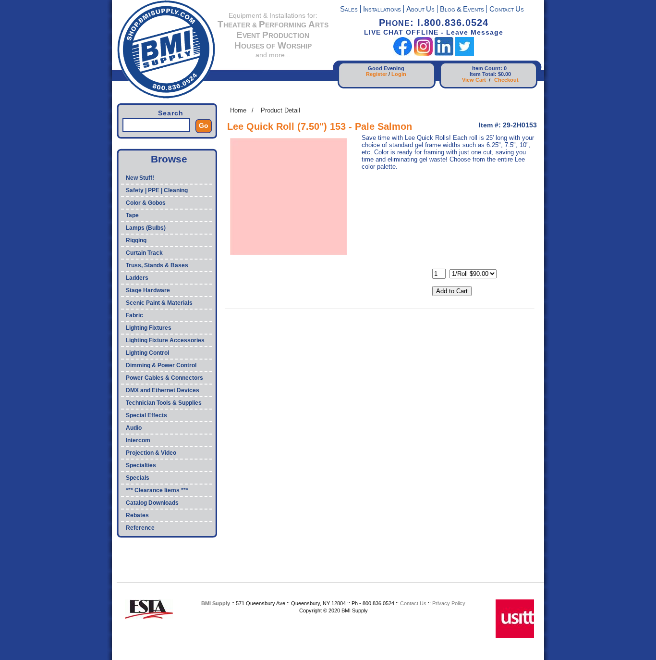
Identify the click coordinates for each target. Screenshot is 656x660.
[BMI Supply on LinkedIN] (444, 53)
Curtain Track (144, 252)
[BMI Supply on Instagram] (423, 53)
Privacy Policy (448, 603)
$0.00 (504, 74)
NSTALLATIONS (382, 9)
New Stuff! (140, 177)
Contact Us (413, 603)
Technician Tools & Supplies (164, 402)
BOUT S (420, 9)
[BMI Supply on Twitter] (464, 53)
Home (238, 110)
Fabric (134, 315)
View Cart (474, 80)
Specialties (141, 465)
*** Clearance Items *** (157, 490)
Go (203, 125)
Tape (132, 215)
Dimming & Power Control (161, 365)
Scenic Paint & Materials (159, 302)
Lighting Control (147, 352)
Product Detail (280, 110)
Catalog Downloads (152, 502)
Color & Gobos (146, 202)
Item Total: (483, 74)
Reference (140, 527)
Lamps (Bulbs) (146, 227)
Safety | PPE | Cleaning (157, 190)
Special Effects (146, 415)
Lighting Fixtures (148, 327)
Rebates (137, 515)
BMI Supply (215, 603)
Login (398, 74)
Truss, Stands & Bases (157, 265)
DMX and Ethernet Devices (162, 390)
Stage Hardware (148, 290)
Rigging (136, 240)
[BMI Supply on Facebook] (402, 53)
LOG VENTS (462, 9)
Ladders (137, 277)
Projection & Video (151, 452)
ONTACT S (506, 9)
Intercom (138, 440)
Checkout (506, 80)
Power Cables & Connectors (164, 377)
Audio (134, 427)
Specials (137, 477)
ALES (349, 9)
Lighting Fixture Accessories (165, 340)
